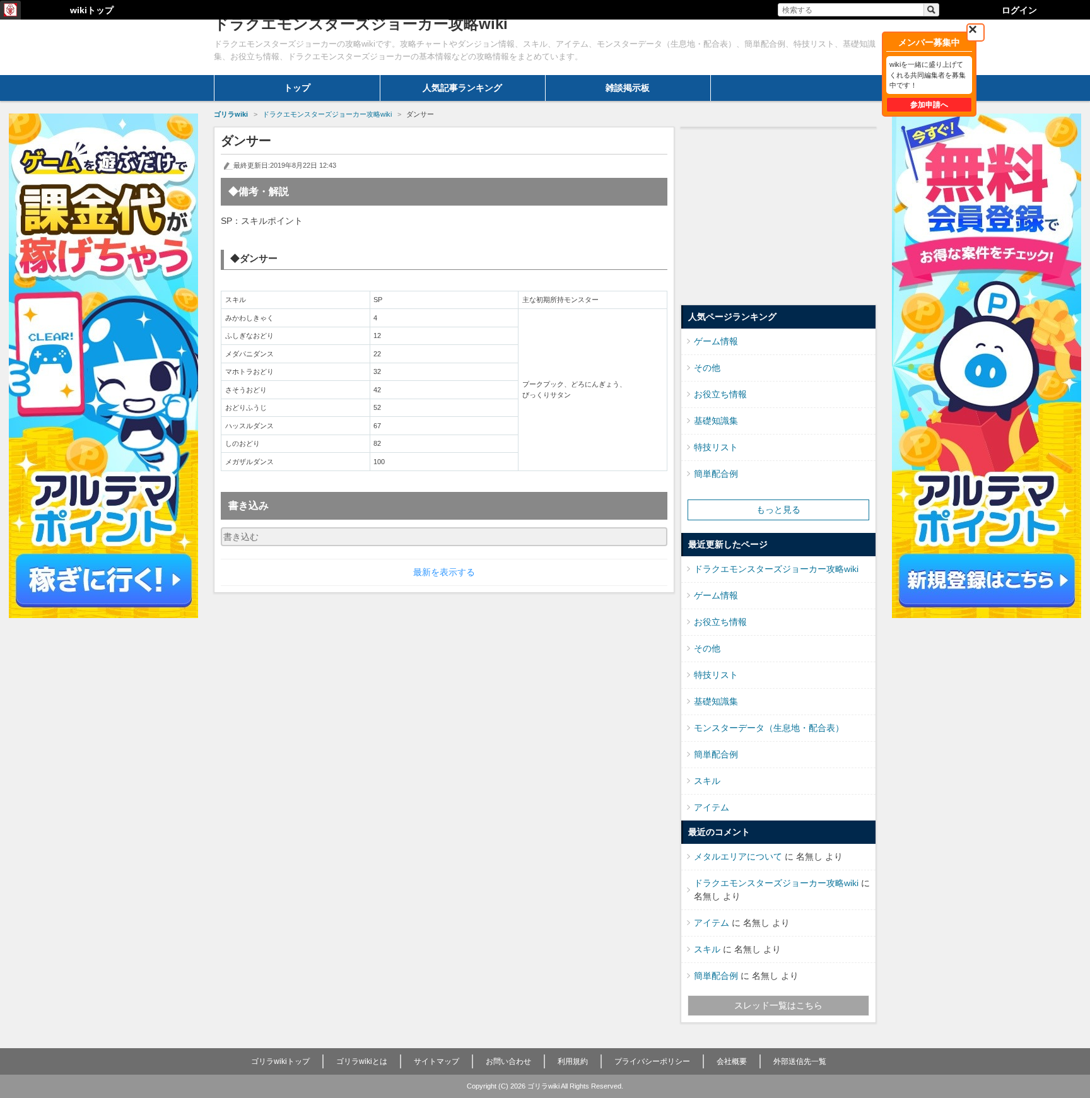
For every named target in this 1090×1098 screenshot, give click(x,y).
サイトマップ (436, 1061)
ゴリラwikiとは (361, 1061)
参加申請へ (929, 104)
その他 (707, 368)
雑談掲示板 (628, 88)
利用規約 (573, 1061)
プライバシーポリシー (652, 1061)
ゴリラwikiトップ (280, 1061)
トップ (297, 88)
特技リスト (716, 447)
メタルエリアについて (738, 856)
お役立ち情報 (720, 394)
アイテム (711, 807)
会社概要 (732, 1061)
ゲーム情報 (716, 341)
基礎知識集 (716, 421)
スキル (707, 781)
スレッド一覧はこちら (778, 1005)
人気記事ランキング (462, 88)
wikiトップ (92, 10)
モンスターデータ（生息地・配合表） (769, 728)
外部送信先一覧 (799, 1061)
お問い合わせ (508, 1061)
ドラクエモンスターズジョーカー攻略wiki (776, 569)
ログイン (1019, 10)
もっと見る (778, 510)
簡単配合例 (716, 474)
